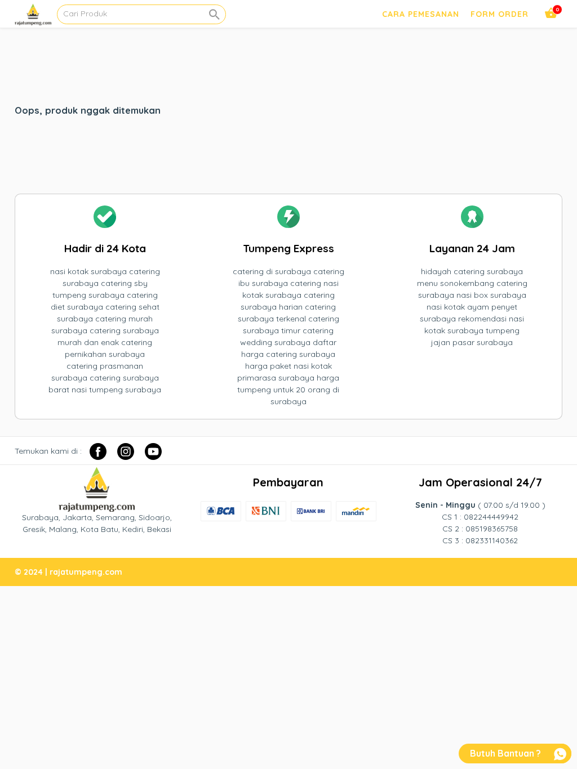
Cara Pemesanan (420, 14)
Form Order (500, 14)
